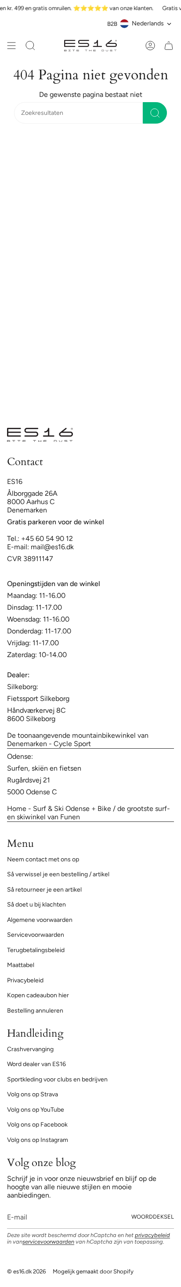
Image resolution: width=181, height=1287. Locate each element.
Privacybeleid (25, 980)
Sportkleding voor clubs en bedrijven (57, 1079)
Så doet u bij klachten (36, 904)
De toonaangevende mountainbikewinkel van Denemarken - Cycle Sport (77, 739)
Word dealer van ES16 (36, 1064)
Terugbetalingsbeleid (36, 950)
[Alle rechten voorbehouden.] (11, 46)
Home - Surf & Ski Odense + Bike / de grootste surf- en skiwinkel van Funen (88, 812)
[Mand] (168, 46)
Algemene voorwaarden (39, 920)
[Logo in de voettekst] (40, 435)
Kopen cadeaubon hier (38, 995)
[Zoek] (155, 113)
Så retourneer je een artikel (44, 889)
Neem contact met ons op (43, 859)
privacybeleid (152, 1235)
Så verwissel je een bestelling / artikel (58, 874)
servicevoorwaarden (48, 1241)
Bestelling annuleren (35, 1010)
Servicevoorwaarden (35, 935)
